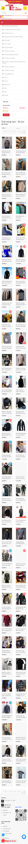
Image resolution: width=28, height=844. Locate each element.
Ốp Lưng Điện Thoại (9, 74)
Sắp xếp (18, 128)
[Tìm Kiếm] (26, 13)
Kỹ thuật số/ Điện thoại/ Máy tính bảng (13, 36)
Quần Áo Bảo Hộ (7, 828)
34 (24, 131)
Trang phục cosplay (9, 70)
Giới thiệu (5, 810)
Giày (5, 88)
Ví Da (5, 77)
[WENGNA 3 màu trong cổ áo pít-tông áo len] (7, 316)
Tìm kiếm (6, 115)
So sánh (18, 3)
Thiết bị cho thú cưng (9, 51)
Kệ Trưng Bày (6, 831)
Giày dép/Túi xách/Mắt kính (11, 26)
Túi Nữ (6, 81)
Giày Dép (5, 826)
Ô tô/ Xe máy (7, 44)
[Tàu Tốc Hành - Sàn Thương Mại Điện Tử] (14, 7)
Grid (5, 128)
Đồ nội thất (7, 40)
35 (22, 133)
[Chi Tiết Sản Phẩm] (4, 137)
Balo (5, 91)
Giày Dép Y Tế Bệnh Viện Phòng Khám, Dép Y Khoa (13, 62)
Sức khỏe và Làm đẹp (9, 58)
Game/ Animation (8, 47)
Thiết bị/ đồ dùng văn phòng (11, 54)
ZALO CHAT (18, 807)
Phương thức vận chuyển (7, 814)
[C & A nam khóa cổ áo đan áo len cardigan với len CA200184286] (21, 512)
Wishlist (11, 3)
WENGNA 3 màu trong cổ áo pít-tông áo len (7, 326)
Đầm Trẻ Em (7, 84)
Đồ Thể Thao (6, 838)
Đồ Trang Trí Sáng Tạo (9, 66)
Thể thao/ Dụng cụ (8, 33)
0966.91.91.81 (8, 805)
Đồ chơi (6, 95)
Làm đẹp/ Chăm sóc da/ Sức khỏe (12, 29)
